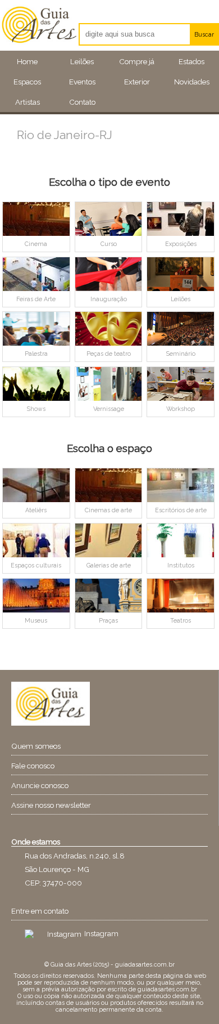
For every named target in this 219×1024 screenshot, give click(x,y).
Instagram (101, 933)
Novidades (191, 81)
